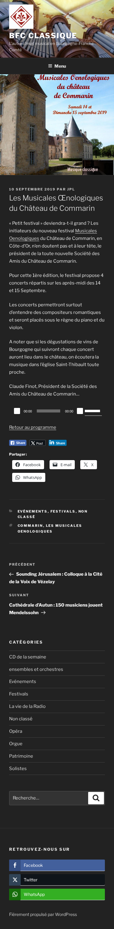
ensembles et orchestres (36, 669)
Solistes (18, 768)
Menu (60, 66)
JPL (71, 189)
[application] (57, 411)
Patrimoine (21, 756)
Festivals (63, 511)
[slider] (93, 410)
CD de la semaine (27, 657)
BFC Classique (43, 35)
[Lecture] (17, 411)
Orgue (15, 743)
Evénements (33, 511)
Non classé (21, 719)
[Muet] (80, 411)
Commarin (30, 525)
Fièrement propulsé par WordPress (43, 914)
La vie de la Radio (27, 706)
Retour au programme (32, 427)
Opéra (15, 731)
